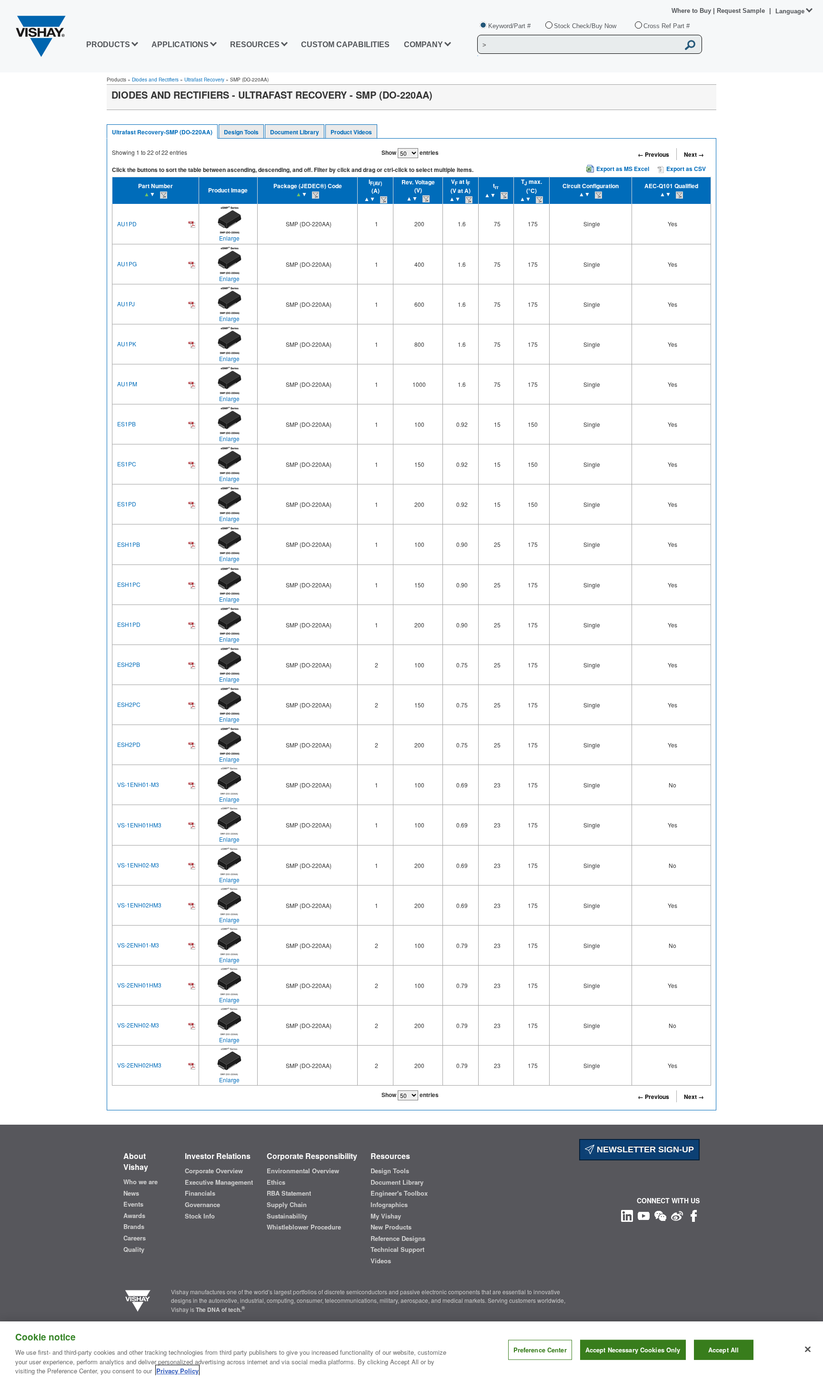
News (131, 1193)
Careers (134, 1238)
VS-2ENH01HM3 (139, 985)
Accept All (723, 1349)
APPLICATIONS (180, 44)
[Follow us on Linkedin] (627, 1215)
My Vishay (386, 1216)
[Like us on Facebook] (694, 1215)
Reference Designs (398, 1238)
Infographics (389, 1204)
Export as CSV (685, 168)
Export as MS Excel (622, 168)
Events (133, 1204)
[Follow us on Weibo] (677, 1215)
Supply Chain (287, 1204)
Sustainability (287, 1216)
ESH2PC (129, 704)
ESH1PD (129, 624)
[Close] (807, 1349)
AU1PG (127, 264)
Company (423, 44)
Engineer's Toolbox (399, 1193)
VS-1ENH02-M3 (138, 865)
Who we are (140, 1182)
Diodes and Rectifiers (155, 79)
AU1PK (126, 344)
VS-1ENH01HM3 (139, 825)
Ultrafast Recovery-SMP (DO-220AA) (162, 132)
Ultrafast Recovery (204, 79)
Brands (133, 1226)
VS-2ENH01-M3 (138, 945)
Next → (694, 154)
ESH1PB (128, 544)
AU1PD (127, 224)
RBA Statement (289, 1193)
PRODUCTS (108, 44)
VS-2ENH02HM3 (139, 1065)
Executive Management (219, 1182)
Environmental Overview (303, 1171)
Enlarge (229, 238)
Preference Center (540, 1349)
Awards (134, 1215)
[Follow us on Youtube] (644, 1215)
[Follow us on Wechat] (660, 1215)
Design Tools (241, 132)
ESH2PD (129, 744)
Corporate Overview (214, 1171)
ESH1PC (129, 584)
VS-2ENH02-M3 (138, 1025)
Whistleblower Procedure (304, 1227)
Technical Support (397, 1249)
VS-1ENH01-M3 (138, 784)
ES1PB (126, 424)
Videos (381, 1261)
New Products (391, 1227)
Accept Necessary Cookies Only (633, 1349)
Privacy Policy (177, 1370)
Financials (200, 1193)
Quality (133, 1249)
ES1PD (126, 504)
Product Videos (351, 132)
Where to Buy (692, 10)
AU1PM (127, 384)
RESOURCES (255, 44)
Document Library (294, 132)
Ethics (276, 1182)
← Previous (653, 154)
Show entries (410, 152)
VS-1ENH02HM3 (139, 905)
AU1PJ (126, 304)
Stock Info (200, 1216)
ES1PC (126, 464)
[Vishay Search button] (690, 44)
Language (789, 11)
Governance (202, 1204)
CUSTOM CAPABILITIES (345, 44)
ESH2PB (128, 664)
